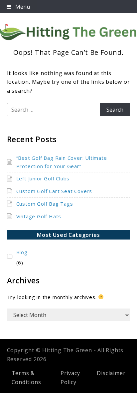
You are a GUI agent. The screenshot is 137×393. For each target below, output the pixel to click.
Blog (22, 252)
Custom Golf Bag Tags (44, 203)
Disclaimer (111, 373)
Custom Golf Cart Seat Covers (54, 191)
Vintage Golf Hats (39, 216)
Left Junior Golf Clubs (43, 178)
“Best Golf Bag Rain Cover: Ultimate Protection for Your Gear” (61, 161)
